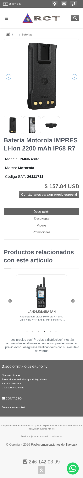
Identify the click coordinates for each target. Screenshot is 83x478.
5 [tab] (50, 332)
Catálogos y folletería (13, 387)
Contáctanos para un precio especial (49, 194)
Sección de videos (11, 383)
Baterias (27, 34)
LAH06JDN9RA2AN (41, 311)
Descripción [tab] (41, 211)
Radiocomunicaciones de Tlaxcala (54, 444)
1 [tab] (27, 332)
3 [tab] (39, 332)
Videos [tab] (41, 225)
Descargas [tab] (41, 218)
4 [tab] (44, 332)
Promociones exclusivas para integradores (24, 379)
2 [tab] (33, 332)
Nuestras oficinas (11, 375)
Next (73, 301)
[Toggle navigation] (8, 18)
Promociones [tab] (41, 232)
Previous (10, 301)
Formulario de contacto (14, 407)
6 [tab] (56, 332)
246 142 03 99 (43, 461)
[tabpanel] (41, 301)
